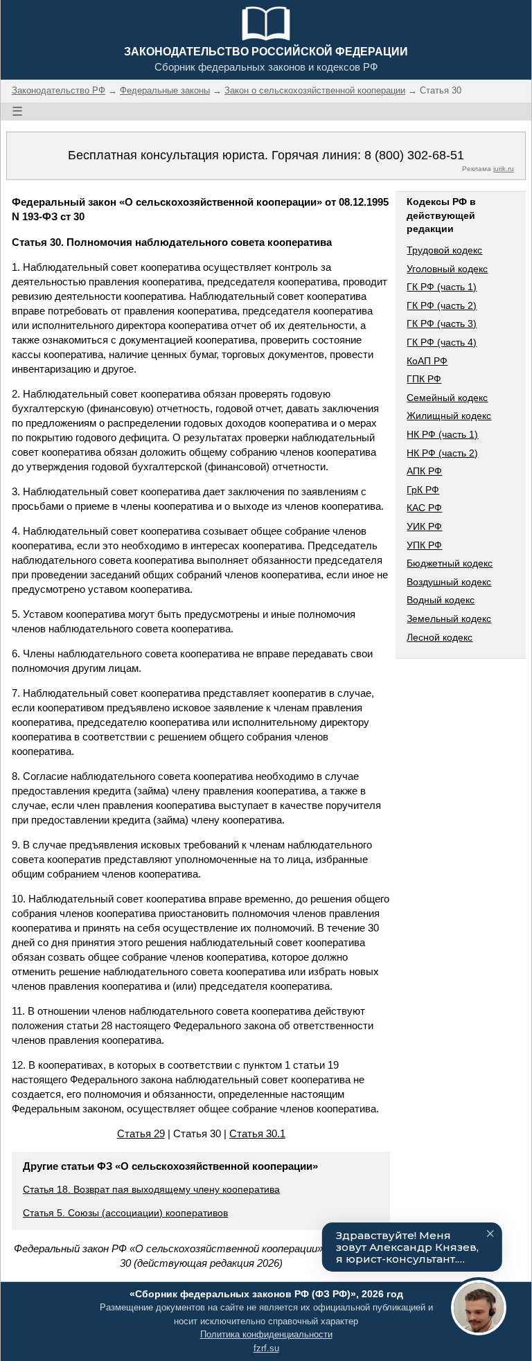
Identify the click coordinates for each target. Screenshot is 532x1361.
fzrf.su (266, 1348)
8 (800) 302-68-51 (414, 155)
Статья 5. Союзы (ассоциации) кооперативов (125, 1212)
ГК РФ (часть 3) (442, 323)
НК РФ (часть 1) (442, 434)
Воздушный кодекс (449, 581)
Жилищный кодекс (449, 415)
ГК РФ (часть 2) (442, 305)
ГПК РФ (424, 378)
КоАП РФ (427, 360)
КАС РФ (424, 507)
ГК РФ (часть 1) (442, 286)
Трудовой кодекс (444, 250)
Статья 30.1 (257, 1133)
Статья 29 (141, 1133)
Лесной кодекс (439, 637)
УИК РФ (424, 526)
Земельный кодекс (449, 618)
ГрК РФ (423, 489)
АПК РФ (424, 471)
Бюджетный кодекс (450, 563)
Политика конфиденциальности (266, 1334)
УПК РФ (424, 545)
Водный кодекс (441, 599)
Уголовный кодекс (447, 268)
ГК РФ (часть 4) (442, 342)
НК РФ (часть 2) (442, 453)
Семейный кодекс (447, 397)
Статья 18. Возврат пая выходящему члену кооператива (151, 1189)
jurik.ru (503, 168)
